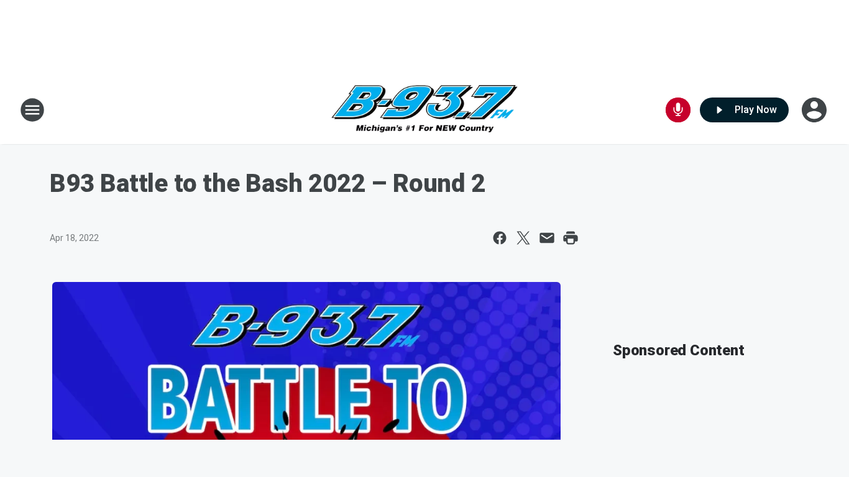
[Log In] (815, 110)
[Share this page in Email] (547, 238)
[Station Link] (424, 110)
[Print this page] (570, 238)
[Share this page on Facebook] (499, 238)
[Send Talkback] (678, 110)
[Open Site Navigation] (32, 110)
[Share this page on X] (523, 238)
